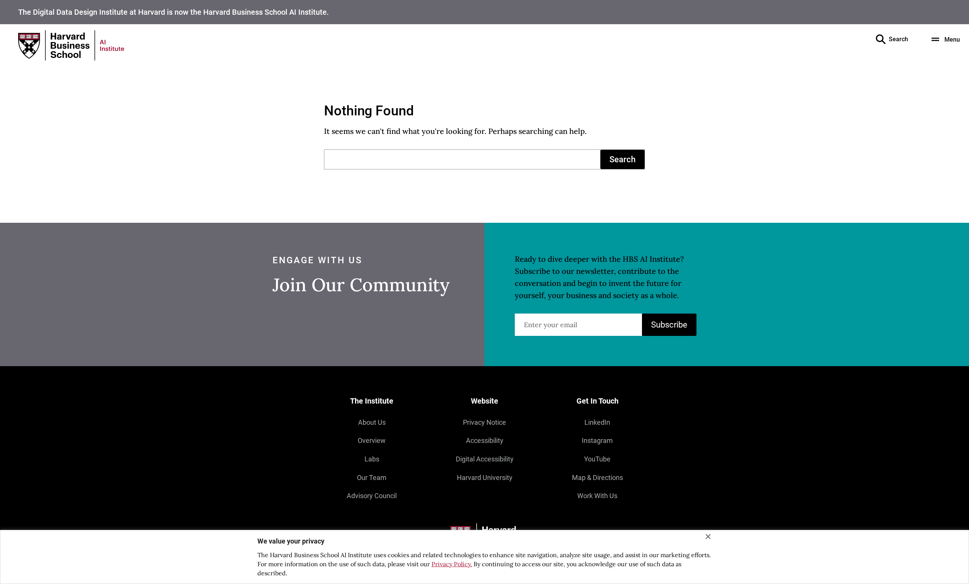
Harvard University (485, 477)
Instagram (597, 440)
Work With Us (597, 496)
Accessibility (484, 440)
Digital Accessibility (485, 459)
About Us (372, 422)
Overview (372, 440)
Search (622, 159)
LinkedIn (597, 422)
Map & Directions (597, 477)
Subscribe (669, 324)
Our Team (371, 477)
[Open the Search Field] (881, 39)
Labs (372, 459)
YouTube (597, 459)
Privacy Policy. (452, 564)
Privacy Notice (484, 422)
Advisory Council (372, 496)
